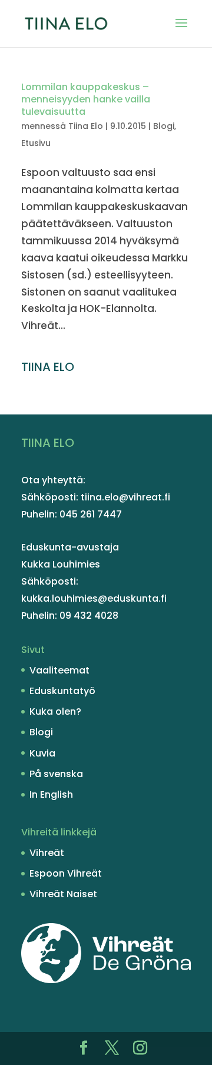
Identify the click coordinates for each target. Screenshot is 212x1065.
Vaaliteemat (59, 670)
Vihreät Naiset (63, 894)
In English (51, 794)
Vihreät (46, 853)
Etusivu (36, 143)
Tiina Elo (85, 126)
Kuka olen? (55, 711)
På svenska (56, 774)
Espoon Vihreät (65, 873)
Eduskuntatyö (62, 691)
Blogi (163, 126)
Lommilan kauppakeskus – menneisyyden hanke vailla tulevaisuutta (85, 99)
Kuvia (42, 753)
